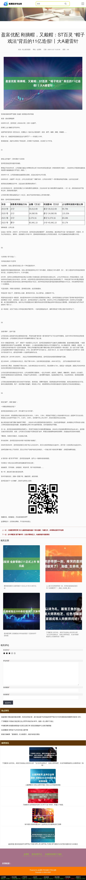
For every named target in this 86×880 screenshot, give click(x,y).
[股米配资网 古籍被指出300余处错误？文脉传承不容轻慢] (21, 611)
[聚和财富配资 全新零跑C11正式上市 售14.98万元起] (21, 563)
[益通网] (13, 3)
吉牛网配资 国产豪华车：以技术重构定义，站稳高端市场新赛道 (29, 534)
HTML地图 (52, 870)
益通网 (26, 854)
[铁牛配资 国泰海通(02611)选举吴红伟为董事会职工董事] (43, 815)
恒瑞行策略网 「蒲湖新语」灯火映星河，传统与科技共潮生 (20, 734)
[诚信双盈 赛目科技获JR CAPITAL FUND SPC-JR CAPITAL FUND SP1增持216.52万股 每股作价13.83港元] (43, 835)
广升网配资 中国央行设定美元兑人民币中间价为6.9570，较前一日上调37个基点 (27, 721)
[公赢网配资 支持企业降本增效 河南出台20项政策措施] (43, 776)
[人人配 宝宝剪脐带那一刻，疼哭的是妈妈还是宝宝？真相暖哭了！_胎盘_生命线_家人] (63, 563)
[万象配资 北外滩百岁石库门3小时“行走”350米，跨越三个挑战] (43, 796)
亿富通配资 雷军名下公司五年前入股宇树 (14, 730)
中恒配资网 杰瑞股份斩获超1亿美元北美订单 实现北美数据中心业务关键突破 (26, 725)
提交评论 (8, 703)
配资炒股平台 (37, 854)
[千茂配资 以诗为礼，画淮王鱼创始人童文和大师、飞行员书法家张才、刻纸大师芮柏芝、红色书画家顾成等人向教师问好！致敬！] (63, 611)
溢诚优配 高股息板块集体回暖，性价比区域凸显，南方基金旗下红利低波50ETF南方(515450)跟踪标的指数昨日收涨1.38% (41, 717)
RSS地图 (46, 870)
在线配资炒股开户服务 (53, 854)
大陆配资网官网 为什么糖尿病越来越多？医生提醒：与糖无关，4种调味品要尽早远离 (36, 530)
